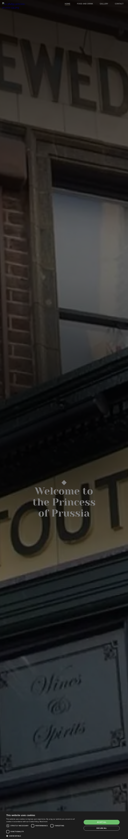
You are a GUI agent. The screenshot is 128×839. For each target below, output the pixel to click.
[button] (43, 836)
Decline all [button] (101, 828)
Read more (44, 821)
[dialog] (64, 825)
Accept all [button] (101, 822)
